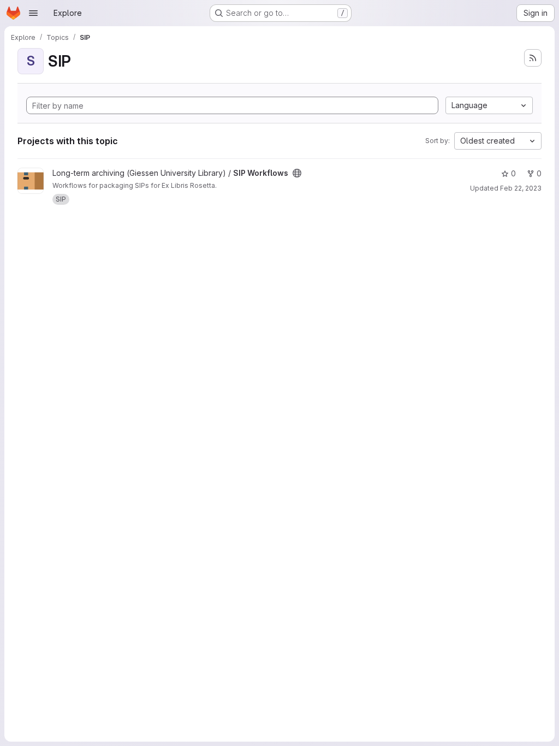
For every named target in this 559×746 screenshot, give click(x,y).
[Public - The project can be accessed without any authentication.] (297, 173)
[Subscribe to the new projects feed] (533, 58)
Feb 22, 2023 (521, 188)
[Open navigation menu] (33, 13)
